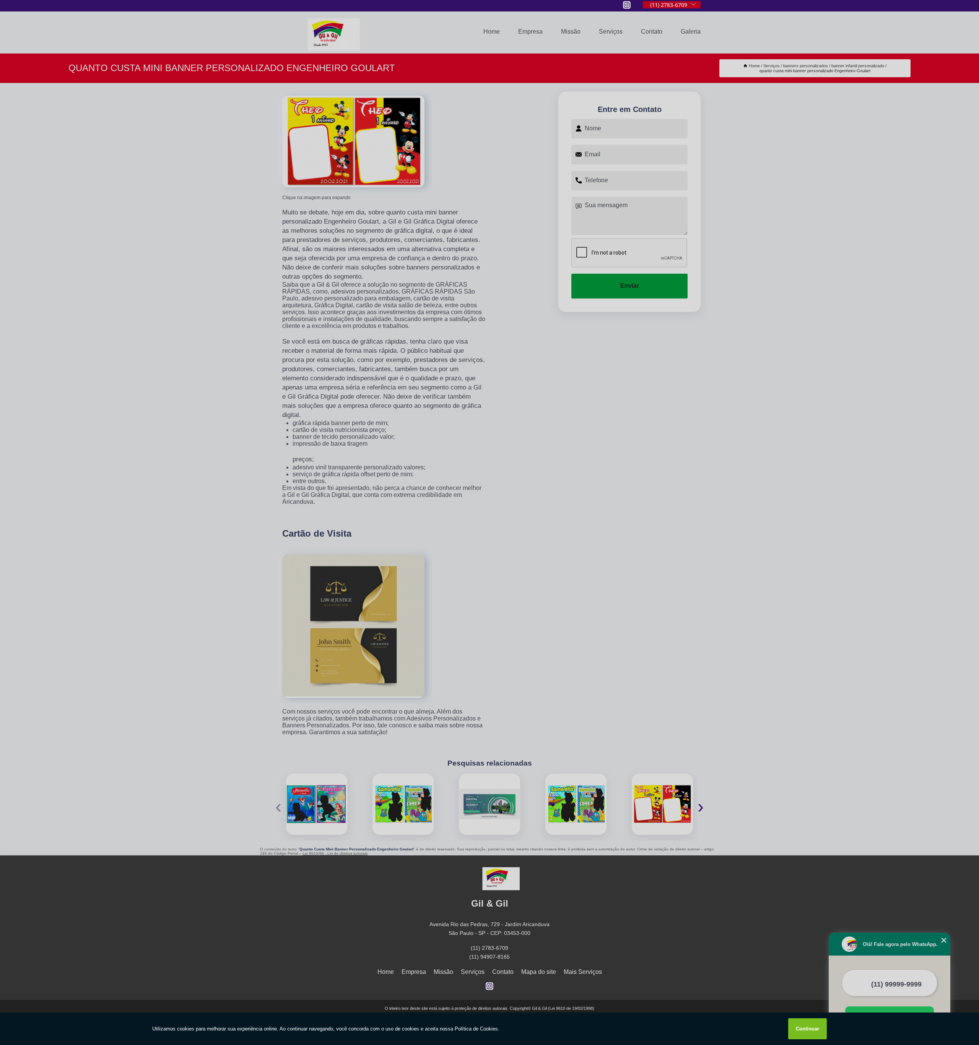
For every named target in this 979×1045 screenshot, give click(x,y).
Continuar (807, 1029)
